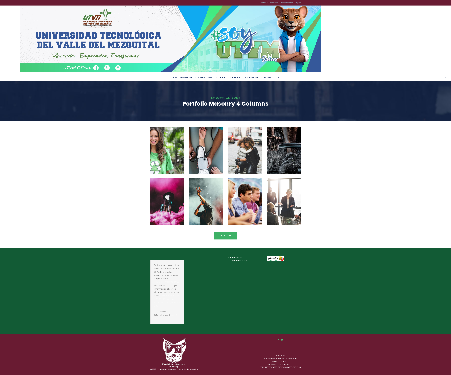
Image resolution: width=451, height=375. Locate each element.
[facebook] (278, 340)
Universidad (186, 77)
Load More (225, 236)
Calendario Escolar (270, 77)
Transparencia (286, 2)
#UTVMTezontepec (166, 299)
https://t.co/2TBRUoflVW (166, 282)
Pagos (298, 2)
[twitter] (282, 340)
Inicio (174, 77)
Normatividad (251, 77)
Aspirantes (220, 77)
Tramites (274, 2)
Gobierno (264, 2)
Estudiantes (235, 77)
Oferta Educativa (203, 77)
